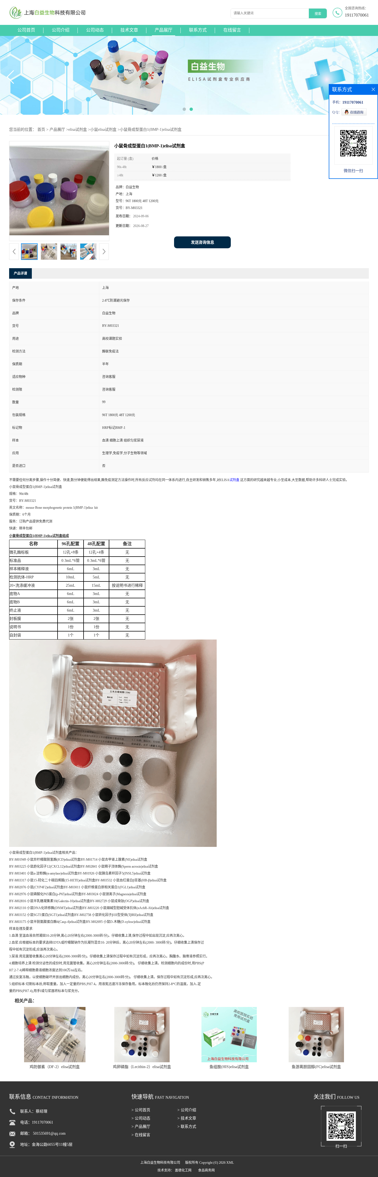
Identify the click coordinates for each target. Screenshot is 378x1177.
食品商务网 (206, 1170)
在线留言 (232, 30)
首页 (41, 129)
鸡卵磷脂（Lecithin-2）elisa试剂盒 (142, 1067)
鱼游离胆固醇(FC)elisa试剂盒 (316, 1067)
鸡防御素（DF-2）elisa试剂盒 (55, 1067)
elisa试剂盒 (77, 129)
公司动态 (95, 30)
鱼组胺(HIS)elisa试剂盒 (229, 1067)
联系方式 (198, 30)
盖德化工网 (183, 1170)
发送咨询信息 (202, 242)
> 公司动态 (140, 1118)
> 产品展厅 (140, 1126)
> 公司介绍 (186, 1110)
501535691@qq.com (49, 1133)
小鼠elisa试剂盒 (103, 129)
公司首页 (26, 30)
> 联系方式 (186, 1126)
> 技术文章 (186, 1118)
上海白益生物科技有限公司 (160, 1163)
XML (230, 1163)
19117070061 (357, 15)
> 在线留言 (140, 1135)
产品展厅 (163, 30)
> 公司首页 (140, 1110)
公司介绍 (60, 30)
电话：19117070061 (36, 1122)
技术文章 (129, 30)
